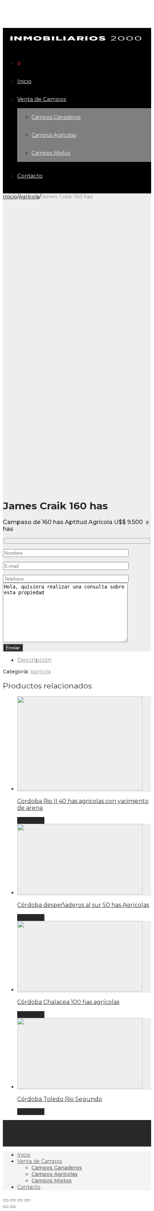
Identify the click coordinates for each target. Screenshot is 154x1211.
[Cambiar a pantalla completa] (20, 1200)
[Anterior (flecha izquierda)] (6, 1207)
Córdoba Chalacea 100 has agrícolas (68, 1002)
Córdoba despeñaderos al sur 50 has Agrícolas (83, 905)
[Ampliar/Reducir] (27, 1200)
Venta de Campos (41, 99)
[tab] (84, 660)
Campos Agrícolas (54, 135)
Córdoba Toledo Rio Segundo (59, 1099)
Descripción (34, 660)
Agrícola (29, 196)
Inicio (24, 81)
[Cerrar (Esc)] (6, 1200)
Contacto (30, 175)
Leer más (30, 820)
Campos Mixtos (51, 153)
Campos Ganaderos (56, 117)
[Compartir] (13, 1200)
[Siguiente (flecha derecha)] (13, 1207)
